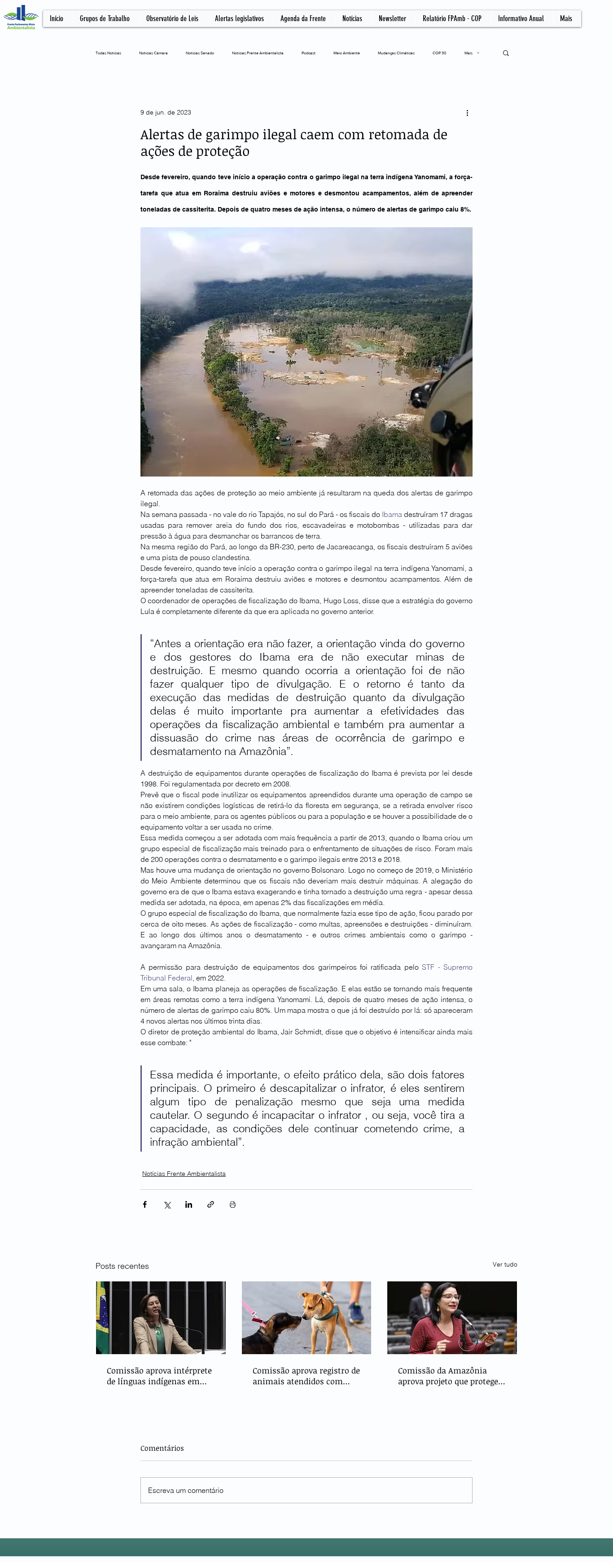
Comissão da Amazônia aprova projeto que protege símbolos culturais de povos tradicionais (451, 1375)
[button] (506, 52)
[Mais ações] (467, 112)
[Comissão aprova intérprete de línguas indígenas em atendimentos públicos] (161, 1317)
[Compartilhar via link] (210, 1204)
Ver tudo (505, 1264)
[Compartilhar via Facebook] (144, 1204)
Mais (468, 52)
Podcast (308, 52)
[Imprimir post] (232, 1204)
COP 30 (440, 52)
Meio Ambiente (346, 52)
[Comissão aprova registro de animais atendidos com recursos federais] (307, 1317)
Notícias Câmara (153, 52)
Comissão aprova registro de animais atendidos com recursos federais (306, 1375)
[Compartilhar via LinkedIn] (188, 1204)
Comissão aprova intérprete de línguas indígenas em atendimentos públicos (159, 1375)
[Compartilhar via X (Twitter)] (166, 1204)
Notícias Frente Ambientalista (258, 52)
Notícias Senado (200, 52)
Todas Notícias (108, 52)
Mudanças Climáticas (396, 52)
